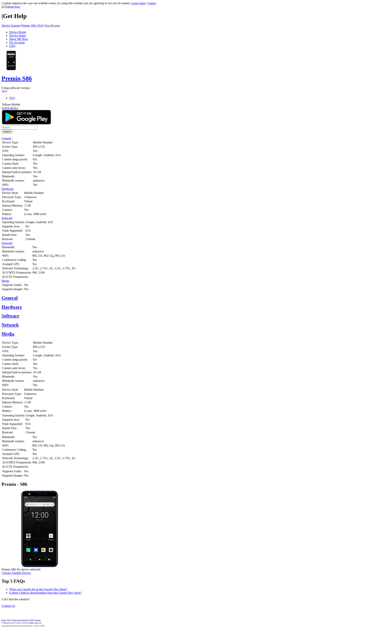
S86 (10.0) (37, 25)
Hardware (8, 188)
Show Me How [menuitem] (18, 39)
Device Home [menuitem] (17, 32)
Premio (25, 25)
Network (7, 243)
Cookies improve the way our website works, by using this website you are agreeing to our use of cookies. (66, 3)
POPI (32, 620)
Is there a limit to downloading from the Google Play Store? (45, 592)
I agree (152, 3)
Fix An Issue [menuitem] (17, 42)
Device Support (11, 25)
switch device (10, 108)
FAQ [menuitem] (12, 46)
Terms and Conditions (20, 620)
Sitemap (38, 620)
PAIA (9, 620)
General (6, 138)
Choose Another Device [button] (16, 573)
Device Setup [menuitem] (17, 35)
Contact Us (8, 605)
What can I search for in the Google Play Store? (38, 589)
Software (7, 218)
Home (4, 620)
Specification (52, 25)
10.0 (4, 91)
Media (5, 280)
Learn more (138, 3)
